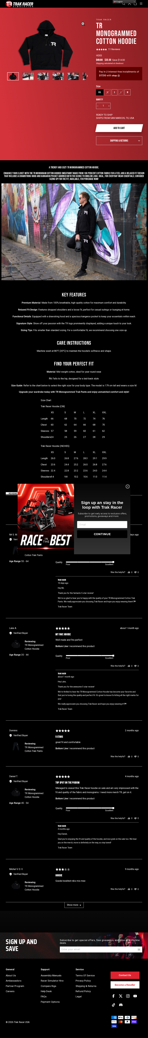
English (119, 2)
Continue (102, 534)
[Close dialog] (127, 486)
